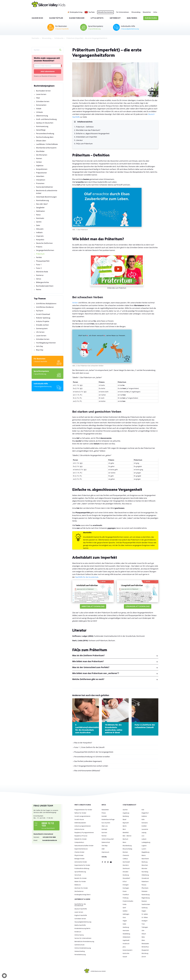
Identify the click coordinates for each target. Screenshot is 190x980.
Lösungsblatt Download (138, 606)
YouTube (91, 12)
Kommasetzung (42, 126)
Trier (143, 924)
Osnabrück (145, 878)
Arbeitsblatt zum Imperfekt (86, 137)
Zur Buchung (151, 18)
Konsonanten (41, 105)
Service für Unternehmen (83, 938)
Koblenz (144, 816)
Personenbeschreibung (45, 133)
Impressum (105, 852)
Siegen (144, 911)
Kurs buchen (106, 823)
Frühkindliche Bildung (82, 868)
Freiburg (125, 898)
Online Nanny (79, 935)
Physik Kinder (79, 855)
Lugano (144, 845)
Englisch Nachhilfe (81, 915)
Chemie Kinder (79, 852)
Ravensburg (146, 894)
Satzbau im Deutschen (44, 123)
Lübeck (144, 839)
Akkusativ (40, 229)
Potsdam (144, 891)
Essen (125, 891)
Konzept (104, 829)
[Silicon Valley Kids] (48, 4)
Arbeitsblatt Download (93, 606)
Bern (124, 829)
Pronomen (40, 183)
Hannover (126, 930)
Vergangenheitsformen (45, 250)
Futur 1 (39, 264)
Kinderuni (78, 932)
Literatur (79, 140)
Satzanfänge (41, 130)
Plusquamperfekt (42, 261)
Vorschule (78, 875)
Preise (104, 813)
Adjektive (39, 165)
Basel (124, 819)
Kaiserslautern (127, 950)
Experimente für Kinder (82, 865)
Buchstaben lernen (43, 91)
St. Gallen (145, 914)
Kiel (143, 810)
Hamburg (126, 927)
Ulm (143, 930)
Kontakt (104, 816)
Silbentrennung (42, 116)
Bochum (125, 839)
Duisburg (126, 875)
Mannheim (145, 859)
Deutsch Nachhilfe (62, 29)
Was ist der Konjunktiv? (83, 742)
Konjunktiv (40, 239)
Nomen (39, 158)
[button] (4, 975)
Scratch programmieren (82, 816)
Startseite (35, 38)
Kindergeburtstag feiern (83, 894)
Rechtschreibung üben (44, 137)
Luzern (144, 849)
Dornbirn (126, 865)
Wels (143, 937)
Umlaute (39, 112)
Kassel (125, 957)
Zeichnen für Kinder (81, 888)
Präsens (39, 247)
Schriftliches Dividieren (45, 307)
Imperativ (40, 236)
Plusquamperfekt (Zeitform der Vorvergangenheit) (93, 752)
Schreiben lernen (42, 101)
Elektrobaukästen (80, 823)
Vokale (38, 108)
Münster (144, 868)
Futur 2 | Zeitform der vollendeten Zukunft (145, 726)
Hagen (125, 921)
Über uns (105, 826)
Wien (143, 940)
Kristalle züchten (42, 325)
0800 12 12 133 (48, 824)
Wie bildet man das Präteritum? (88, 130)
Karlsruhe (126, 953)
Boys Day (39, 350)
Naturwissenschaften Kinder (84, 845)
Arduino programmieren (83, 826)
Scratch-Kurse (79, 819)
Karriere (104, 832)
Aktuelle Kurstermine (105, 12)
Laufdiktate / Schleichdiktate (47, 144)
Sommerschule (79, 945)
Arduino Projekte (42, 321)
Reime (38, 289)
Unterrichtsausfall (108, 839)
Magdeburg (145, 852)
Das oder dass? (42, 204)
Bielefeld (126, 832)
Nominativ (40, 218)
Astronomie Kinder (81, 862)
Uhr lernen (40, 332)
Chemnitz (126, 855)
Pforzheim (145, 888)
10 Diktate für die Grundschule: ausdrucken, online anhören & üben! (113, 729)
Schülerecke (58, 38)
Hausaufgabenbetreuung (130, 29)
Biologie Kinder (80, 859)
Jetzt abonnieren (47, 71)
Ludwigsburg (146, 842)
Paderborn (145, 881)
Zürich (144, 957)
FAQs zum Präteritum (84, 143)
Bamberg (126, 816)
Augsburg (126, 813)
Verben (39, 162)
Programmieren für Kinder (83, 810)
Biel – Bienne (127, 836)
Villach (144, 934)
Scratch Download (43, 314)
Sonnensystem (42, 328)
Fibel (38, 98)
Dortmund (126, 868)
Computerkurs (79, 842)
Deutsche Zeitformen (44, 243)
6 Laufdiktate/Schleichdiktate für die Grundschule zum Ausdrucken (85, 729)
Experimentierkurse (81, 849)
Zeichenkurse (79, 891)
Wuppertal (145, 950)
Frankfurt (126, 894)
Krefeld (144, 826)
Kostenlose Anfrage (108, 819)
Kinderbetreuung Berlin (82, 928)
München (145, 865)
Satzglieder (40, 207)
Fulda (124, 904)
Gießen (125, 911)
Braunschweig (127, 849)
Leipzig (144, 832)
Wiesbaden (145, 943)
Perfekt (39, 257)
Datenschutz (106, 842)
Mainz (144, 855)
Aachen (125, 810)
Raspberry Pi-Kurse (81, 836)
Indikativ (39, 232)
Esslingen (126, 888)
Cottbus (125, 859)
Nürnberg (145, 872)
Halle (124, 924)
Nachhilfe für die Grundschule (86, 577)
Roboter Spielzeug (43, 318)
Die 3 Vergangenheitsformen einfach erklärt (91, 766)
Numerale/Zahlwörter (44, 187)
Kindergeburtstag (76, 12)
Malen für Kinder (80, 881)
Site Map (104, 845)
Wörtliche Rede (42, 271)
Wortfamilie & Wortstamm (46, 148)
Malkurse (78, 885)
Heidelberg (126, 934)
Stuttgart (144, 921)
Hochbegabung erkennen (46, 343)
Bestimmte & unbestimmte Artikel (46, 191)
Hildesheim (126, 937)
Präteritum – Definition (85, 127)
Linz (143, 836)
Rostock (144, 901)
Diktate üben (41, 140)
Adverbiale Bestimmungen (46, 197)
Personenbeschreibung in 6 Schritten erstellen (92, 756)
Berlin (125, 826)
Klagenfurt (145, 813)
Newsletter (147, 12)
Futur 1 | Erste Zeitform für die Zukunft (89, 747)
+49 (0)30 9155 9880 (45, 837)
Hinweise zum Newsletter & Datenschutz (45, 76)
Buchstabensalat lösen (44, 286)
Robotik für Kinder (81, 839)
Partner (104, 836)
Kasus (38, 214)
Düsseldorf (126, 878)
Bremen (125, 852)
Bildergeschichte (42, 282)
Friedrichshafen (128, 901)
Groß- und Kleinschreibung (46, 119)
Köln (143, 819)
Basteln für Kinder (81, 878)
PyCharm (39, 310)
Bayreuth (126, 823)
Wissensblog (135, 12)
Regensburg (146, 898)
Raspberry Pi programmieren (84, 832)
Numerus (39, 275)
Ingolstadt (126, 940)
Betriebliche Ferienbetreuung (84, 941)
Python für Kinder (80, 813)
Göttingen (126, 914)
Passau (144, 885)
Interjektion (40, 180)
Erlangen (126, 885)
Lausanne (145, 829)
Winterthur (145, 947)
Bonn (124, 842)
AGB (103, 849)
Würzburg (145, 953)
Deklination (40, 211)
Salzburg (144, 908)
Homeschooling (80, 951)
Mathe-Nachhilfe (80, 925)
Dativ (38, 225)
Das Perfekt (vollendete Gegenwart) (88, 761)
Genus (38, 279)
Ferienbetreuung (80, 954)
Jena (124, 947)
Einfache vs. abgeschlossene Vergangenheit (92, 133)
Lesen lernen (41, 94)
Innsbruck (126, 943)
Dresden (125, 872)
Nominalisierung (42, 200)
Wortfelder (40, 151)
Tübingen (145, 927)
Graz (124, 917)
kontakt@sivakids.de (45, 840)
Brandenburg (127, 845)
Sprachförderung (95, 29)
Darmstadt (126, 862)
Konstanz (145, 823)
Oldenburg (145, 875)
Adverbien (40, 176)
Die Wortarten (41, 155)
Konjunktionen (41, 169)
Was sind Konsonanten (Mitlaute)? (87, 770)
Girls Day (39, 346)
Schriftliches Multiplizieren (46, 303)
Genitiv (39, 222)
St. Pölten (145, 917)
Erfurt (125, 881)
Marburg (144, 862)
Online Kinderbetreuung (83, 948)
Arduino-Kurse (79, 829)
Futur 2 (39, 268)
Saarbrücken (146, 904)
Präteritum (40, 254)
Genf (124, 908)
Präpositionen (41, 173)
